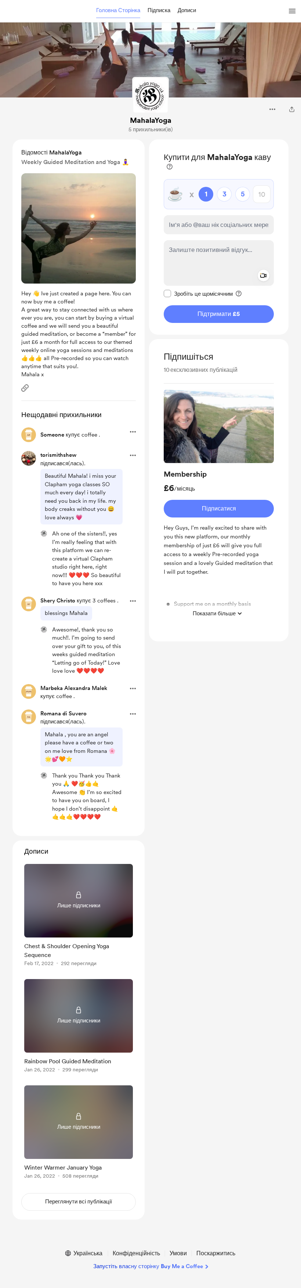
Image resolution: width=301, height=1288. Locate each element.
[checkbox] (198, 293)
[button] (118, 11)
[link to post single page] (78, 916)
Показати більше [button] (214, 613)
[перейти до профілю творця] (150, 95)
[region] (219, 237)
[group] (219, 505)
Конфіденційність (136, 1253)
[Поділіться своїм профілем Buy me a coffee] (292, 109)
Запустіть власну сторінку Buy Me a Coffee (148, 1266)
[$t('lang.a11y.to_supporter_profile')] (44, 533)
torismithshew (58, 455)
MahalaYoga (150, 120)
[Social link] (25, 388)
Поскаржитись (215, 1253)
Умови (178, 1253)
